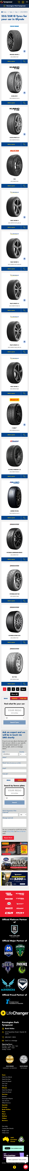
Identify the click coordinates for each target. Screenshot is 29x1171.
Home (4, 12)
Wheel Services (6, 1103)
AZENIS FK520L (14, 511)
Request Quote (8, 837)
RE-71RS (14, 677)
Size (3, 752)
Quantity (21, 752)
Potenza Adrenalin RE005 (14, 552)
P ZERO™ (14, 428)
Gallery (4, 1116)
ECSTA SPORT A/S (14, 137)
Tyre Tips (4, 1085)
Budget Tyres (5, 1130)
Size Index (5, 1126)
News (4, 1114)
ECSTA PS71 (14, 96)
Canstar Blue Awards (7, 1128)
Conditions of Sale (21, 1163)
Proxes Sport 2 (14, 54)
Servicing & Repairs (7, 1098)
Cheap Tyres (5, 1133)
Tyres (3, 1075)
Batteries (4, 1096)
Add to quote (11, 61)
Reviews (5, 1120)
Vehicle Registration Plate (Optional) (9, 811)
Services (4, 1094)
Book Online (6, 1109)
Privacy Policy (10, 831)
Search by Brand (6, 1081)
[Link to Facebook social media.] (14, 1167)
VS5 (14, 179)
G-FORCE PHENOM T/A (14, 469)
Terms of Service (21, 831)
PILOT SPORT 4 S (14, 303)
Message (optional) (7, 818)
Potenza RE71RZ (14, 594)
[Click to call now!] (19, 2)
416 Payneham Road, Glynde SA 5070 (15, 1033)
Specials (4, 1105)
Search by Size (6, 1079)
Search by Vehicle (7, 1077)
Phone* (11, 763)
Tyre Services (5, 1101)
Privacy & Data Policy (11, 1163)
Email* (4, 768)
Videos (4, 1118)
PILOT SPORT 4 (14, 220)
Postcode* (5, 774)
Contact (4, 1107)
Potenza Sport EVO (14, 635)
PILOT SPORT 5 (14, 386)
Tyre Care (4, 1083)
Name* (4, 757)
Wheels (4, 1088)
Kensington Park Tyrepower (16, 6)
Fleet (3, 1112)
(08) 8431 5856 (10, 1037)
